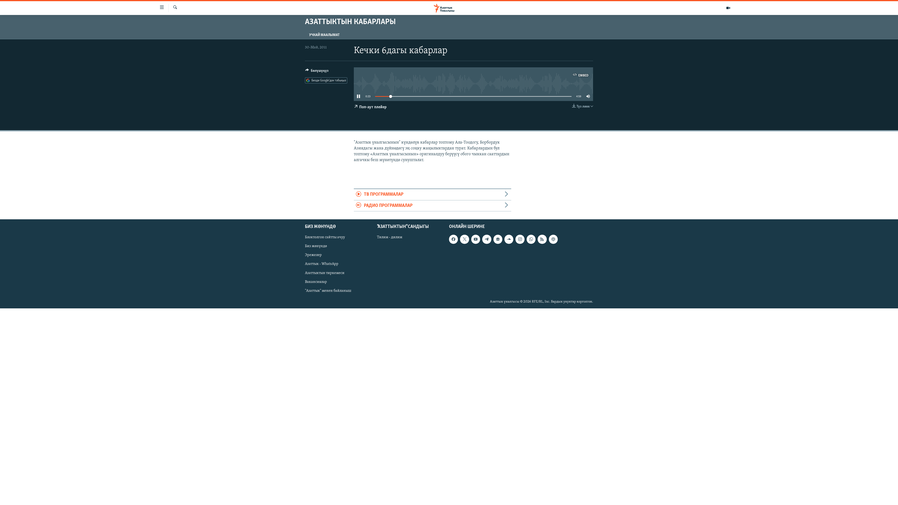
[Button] (317, 71)
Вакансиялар (316, 282)
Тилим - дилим (389, 237)
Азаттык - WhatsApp (321, 264)
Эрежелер (313, 255)
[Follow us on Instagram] (519, 239)
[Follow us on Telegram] (486, 239)
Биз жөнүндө (316, 246)
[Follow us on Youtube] (475, 239)
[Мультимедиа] (728, 8)
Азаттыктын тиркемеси (324, 273)
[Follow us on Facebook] (453, 239)
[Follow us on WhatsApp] (531, 239)
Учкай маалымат (324, 35)
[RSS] (542, 239)
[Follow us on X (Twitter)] (464, 239)
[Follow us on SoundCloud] (508, 239)
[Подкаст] (553, 239)
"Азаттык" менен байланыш (328, 291)
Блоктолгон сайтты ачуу (325, 237)
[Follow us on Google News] (497, 239)
